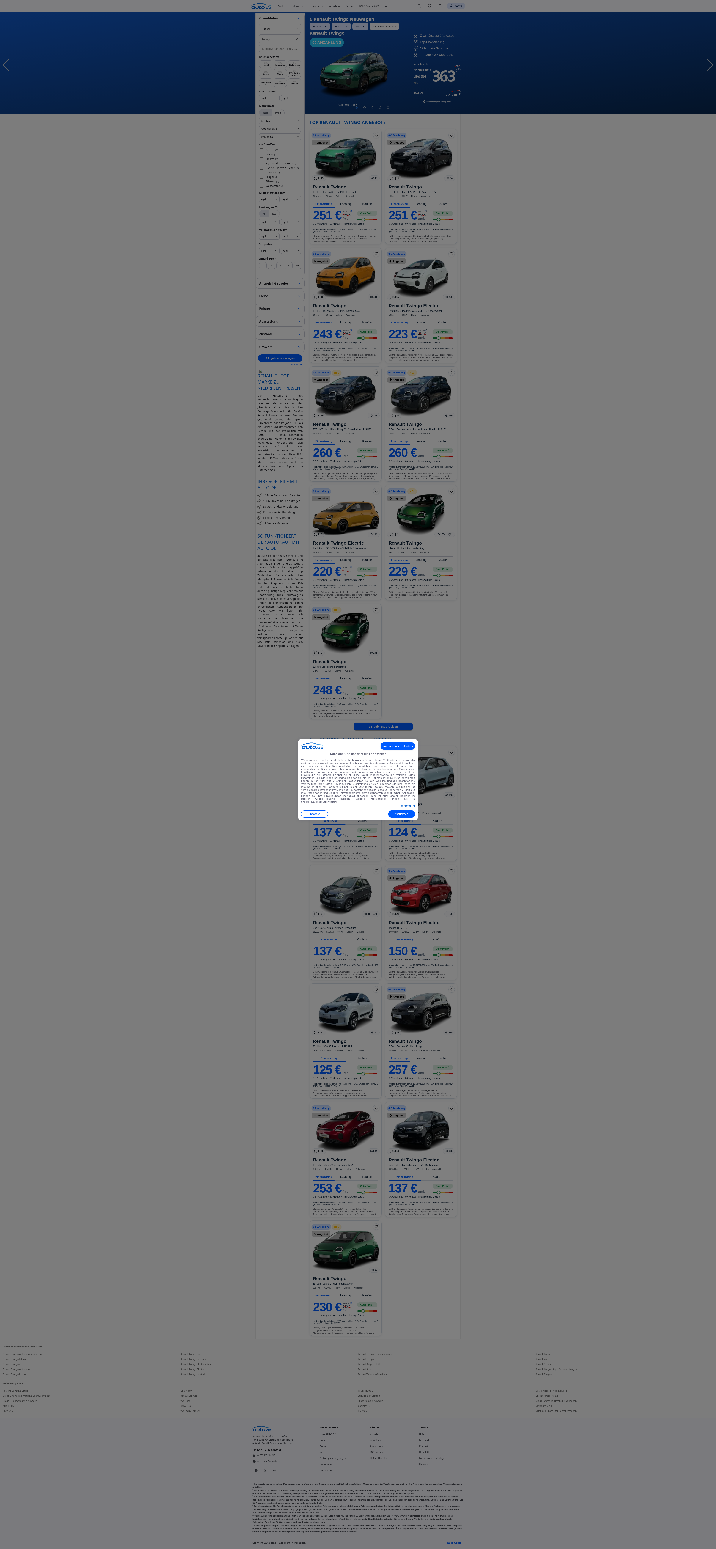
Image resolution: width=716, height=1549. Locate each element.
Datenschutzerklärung (324, 801)
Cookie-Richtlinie (325, 798)
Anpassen (315, 813)
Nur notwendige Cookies (397, 745)
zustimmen (401, 813)
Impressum (407, 806)
